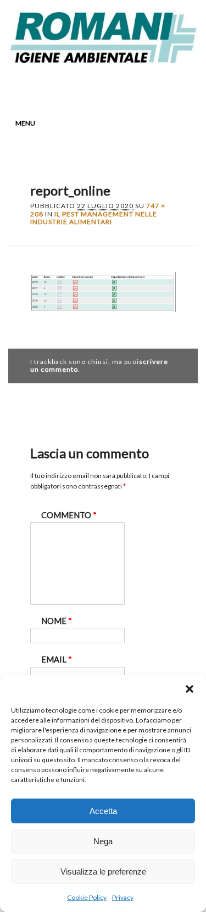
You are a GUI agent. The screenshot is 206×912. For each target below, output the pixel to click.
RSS (125, 86)
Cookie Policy (87, 897)
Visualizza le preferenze (103, 871)
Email (146, 86)
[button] (189, 688)
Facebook (62, 86)
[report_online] (103, 322)
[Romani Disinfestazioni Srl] (103, 60)
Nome (56, 621)
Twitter (83, 86)
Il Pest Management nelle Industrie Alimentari (93, 218)
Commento (69, 515)
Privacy (122, 897)
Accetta (103, 811)
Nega (103, 841)
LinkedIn (104, 86)
